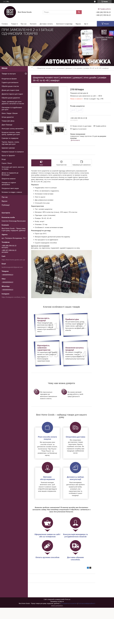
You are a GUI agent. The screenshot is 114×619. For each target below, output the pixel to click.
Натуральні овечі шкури (10, 188)
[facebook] (88, 568)
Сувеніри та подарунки (10, 138)
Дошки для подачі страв (10, 90)
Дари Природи (7, 125)
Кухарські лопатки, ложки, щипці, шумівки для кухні (11, 133)
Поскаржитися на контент (69, 603)
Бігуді (4, 159)
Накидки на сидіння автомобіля (9, 183)
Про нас (24, 24)
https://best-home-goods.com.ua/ (13, 260)
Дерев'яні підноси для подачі (12, 94)
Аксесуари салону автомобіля (12, 128)
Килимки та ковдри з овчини (12, 192)
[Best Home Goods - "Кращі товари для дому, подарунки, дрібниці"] (10, 12)
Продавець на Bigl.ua (57, 601)
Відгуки (78, 24)
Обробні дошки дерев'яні (11, 98)
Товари (13, 24)
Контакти (33, 24)
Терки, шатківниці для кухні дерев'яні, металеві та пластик (13, 102)
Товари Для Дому (8, 121)
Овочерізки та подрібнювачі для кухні (12, 108)
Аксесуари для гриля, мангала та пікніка (13, 168)
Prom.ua (67, 599)
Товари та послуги (9, 74)
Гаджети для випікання (10, 82)
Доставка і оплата (46, 24)
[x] (90, 568)
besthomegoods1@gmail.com (12, 267)
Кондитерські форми (9, 79)
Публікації (5, 205)
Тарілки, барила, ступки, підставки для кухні (10, 143)
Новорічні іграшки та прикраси (13, 152)
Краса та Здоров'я (8, 155)
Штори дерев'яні (8, 117)
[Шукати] (79, 12)
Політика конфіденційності (86, 603)
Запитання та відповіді (64, 24)
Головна (5, 24)
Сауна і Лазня (7, 163)
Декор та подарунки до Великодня (10, 174)
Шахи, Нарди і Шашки (10, 113)
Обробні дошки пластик (10, 86)
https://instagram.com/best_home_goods (16, 297)
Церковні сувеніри (8, 148)
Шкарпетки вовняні (8, 178)
